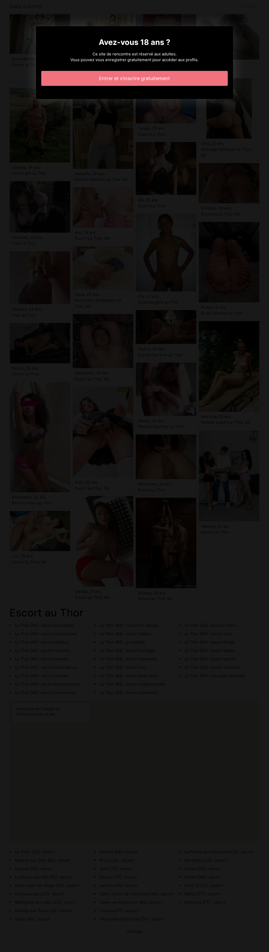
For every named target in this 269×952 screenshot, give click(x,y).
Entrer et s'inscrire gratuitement (134, 78)
